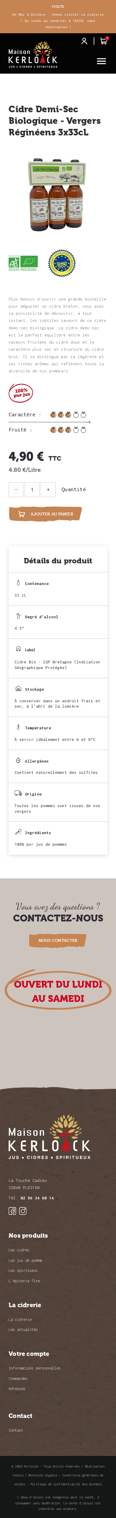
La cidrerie (20, 1319)
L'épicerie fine (24, 1281)
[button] (58, 940)
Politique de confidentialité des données (66, 1484)
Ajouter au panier (45, 514)
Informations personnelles (35, 1368)
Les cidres (19, 1250)
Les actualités (23, 1329)
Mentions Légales (43, 1475)
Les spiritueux (23, 1270)
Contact (16, 1430)
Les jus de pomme (25, 1260)
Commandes (18, 1378)
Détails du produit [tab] (58, 560)
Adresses (17, 1388)
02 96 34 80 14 (37, 1198)
